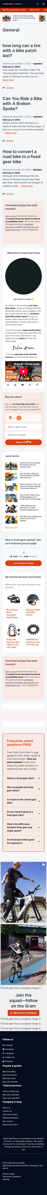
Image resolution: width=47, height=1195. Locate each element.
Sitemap (6, 1179)
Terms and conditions (12, 1176)
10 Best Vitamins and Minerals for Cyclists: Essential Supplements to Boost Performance (29, 509)
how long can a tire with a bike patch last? (21, 50)
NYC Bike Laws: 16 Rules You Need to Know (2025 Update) (31, 518)
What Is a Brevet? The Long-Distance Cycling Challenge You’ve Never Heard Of (30, 486)
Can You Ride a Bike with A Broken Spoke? (22, 103)
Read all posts (11, 527)
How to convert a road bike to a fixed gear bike (21, 156)
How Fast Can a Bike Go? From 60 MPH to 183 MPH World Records (30, 476)
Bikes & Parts (35, 10)
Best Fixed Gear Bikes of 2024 (14, 10)
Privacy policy (9, 1174)
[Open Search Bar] (37, 4)
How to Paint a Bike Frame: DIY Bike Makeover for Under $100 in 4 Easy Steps (30, 497)
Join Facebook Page (23, 563)
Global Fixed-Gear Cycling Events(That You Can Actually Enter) (30, 465)
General (10, 87)
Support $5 (21, 442)
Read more (8, 80)
